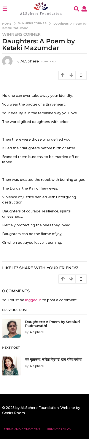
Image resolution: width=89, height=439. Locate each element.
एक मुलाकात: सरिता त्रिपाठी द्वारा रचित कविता (53, 359)
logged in (33, 300)
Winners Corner (21, 34)
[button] (5, 8)
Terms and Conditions (22, 429)
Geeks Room (13, 413)
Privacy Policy (59, 429)
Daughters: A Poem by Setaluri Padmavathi (52, 324)
